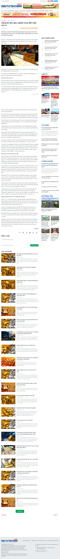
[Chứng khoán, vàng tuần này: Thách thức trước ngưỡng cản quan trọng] (8, 436)
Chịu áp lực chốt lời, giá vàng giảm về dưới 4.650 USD (27, 294)
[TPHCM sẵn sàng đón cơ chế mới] (45, 111)
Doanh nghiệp (41, 10)
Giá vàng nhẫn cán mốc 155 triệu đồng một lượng (27, 308)
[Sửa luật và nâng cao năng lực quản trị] (55, 218)
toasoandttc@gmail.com (42, 550)
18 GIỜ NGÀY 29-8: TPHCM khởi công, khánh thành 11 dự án (50, 87)
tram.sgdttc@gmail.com (54, 540)
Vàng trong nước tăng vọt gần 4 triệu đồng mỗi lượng (27, 384)
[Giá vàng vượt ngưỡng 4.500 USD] (8, 399)
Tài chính (17, 10)
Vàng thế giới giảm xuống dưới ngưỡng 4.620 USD (27, 281)
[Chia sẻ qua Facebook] (26, 232)
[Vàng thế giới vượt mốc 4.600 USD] (8, 349)
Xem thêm (19, 511)
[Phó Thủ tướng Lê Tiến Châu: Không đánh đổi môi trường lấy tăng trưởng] (55, 111)
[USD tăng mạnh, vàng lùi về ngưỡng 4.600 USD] (8, 271)
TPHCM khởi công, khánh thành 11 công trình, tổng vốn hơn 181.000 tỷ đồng (54, 103)
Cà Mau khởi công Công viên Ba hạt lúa (45, 101)
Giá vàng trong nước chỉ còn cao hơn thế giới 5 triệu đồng (27, 446)
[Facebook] (48, 1)
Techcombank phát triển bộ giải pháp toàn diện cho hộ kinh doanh (49, 139)
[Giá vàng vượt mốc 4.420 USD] (8, 424)
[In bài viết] (36, 232)
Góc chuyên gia (11, 10)
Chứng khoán (22, 10)
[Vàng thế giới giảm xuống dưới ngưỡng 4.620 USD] (8, 284)
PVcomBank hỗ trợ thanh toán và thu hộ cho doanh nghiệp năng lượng (49, 150)
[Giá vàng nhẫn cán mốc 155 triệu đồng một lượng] (8, 311)
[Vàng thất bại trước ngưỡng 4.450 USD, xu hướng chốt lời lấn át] (8, 475)
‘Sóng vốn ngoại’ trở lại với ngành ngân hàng (49, 156)
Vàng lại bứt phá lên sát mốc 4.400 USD (27, 459)
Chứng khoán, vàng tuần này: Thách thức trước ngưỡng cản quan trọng (26, 433)
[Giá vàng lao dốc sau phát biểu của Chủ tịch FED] (8, 258)
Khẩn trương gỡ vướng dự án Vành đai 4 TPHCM (49, 209)
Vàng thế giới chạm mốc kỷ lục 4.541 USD (26, 370)
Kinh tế (5, 10)
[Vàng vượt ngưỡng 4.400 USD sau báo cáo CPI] (8, 489)
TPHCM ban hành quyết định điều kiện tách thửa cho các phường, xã (45, 237)
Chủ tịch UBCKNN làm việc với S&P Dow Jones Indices (49, 177)
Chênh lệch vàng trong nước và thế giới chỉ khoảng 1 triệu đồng (27, 358)
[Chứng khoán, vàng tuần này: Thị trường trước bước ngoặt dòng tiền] (8, 336)
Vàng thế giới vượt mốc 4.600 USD (26, 345)
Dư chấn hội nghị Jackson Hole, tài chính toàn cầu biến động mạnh (49, 165)
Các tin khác (6, 251)
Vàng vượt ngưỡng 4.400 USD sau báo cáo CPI (27, 485)
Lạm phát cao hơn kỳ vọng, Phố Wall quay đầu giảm (50, 191)
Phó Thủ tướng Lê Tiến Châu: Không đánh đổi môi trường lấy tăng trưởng (55, 118)
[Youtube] (50, 1)
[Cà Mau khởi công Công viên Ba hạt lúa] (45, 96)
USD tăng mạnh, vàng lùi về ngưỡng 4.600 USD (26, 268)
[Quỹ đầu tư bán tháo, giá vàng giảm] (8, 412)
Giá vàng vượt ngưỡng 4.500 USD (25, 395)
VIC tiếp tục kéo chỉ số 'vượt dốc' (49, 186)
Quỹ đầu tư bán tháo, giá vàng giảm (26, 408)
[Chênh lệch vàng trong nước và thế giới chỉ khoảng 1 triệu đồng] (8, 361)
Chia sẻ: (19, 232)
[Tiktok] (52, 1)
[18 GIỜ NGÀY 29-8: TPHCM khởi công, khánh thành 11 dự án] (50, 81)
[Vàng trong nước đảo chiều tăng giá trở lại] (8, 502)
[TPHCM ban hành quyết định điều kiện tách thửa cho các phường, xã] (45, 230)
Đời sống (47, 10)
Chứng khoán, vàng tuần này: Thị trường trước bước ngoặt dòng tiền (27, 332)
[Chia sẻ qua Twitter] (30, 232)
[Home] (2, 11)
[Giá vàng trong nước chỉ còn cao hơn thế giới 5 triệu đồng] (8, 450)
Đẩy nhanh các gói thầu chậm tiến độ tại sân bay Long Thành (45, 224)
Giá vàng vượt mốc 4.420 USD (25, 420)
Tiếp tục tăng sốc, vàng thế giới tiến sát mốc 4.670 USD (27, 320)
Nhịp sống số (28, 10)
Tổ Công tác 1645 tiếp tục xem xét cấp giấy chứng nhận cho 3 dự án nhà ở (55, 237)
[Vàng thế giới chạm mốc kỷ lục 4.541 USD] (8, 374)
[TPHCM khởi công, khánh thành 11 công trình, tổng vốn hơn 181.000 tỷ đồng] (55, 96)
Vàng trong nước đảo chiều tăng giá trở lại (27, 499)
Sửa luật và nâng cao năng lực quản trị (55, 223)
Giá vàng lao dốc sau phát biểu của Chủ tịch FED (27, 254)
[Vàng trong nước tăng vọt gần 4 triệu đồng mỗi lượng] (8, 387)
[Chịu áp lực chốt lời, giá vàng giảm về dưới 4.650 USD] (8, 298)
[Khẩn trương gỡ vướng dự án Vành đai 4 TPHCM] (50, 203)
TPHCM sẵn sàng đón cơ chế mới (45, 116)
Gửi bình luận (34, 245)
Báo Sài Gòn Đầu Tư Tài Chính (11, 6)
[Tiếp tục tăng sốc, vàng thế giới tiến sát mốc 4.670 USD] (8, 323)
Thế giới (51, 10)
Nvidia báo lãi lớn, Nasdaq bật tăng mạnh (49, 182)
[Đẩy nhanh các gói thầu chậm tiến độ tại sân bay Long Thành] (45, 218)
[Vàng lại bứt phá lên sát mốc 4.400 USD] (8, 463)
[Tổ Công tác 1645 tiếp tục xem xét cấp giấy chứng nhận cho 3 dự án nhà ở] (55, 230)
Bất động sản (35, 10)
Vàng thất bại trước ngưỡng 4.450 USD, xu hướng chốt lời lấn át (27, 472)
